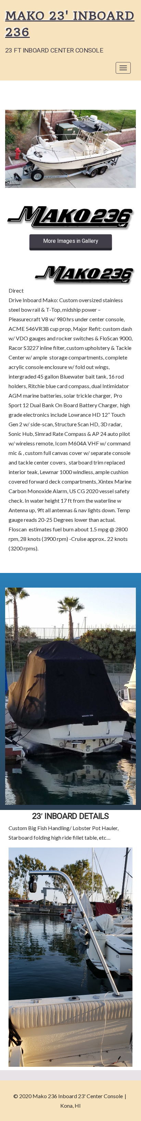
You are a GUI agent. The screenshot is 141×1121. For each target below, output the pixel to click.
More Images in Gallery (70, 241)
